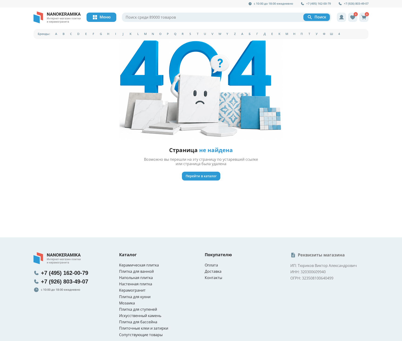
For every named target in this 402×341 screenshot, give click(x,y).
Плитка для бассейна (138, 322)
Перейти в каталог (201, 176)
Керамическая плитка (139, 265)
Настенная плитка (135, 284)
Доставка (213, 271)
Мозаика (127, 303)
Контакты (213, 278)
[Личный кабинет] (341, 17)
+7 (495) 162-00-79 (318, 4)
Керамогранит (132, 290)
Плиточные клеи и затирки (143, 328)
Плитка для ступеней (138, 309)
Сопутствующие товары (141, 335)
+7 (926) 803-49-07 (356, 4)
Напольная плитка (136, 278)
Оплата (211, 265)
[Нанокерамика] (57, 17)
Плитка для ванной (136, 271)
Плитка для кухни (135, 297)
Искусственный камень (140, 316)
